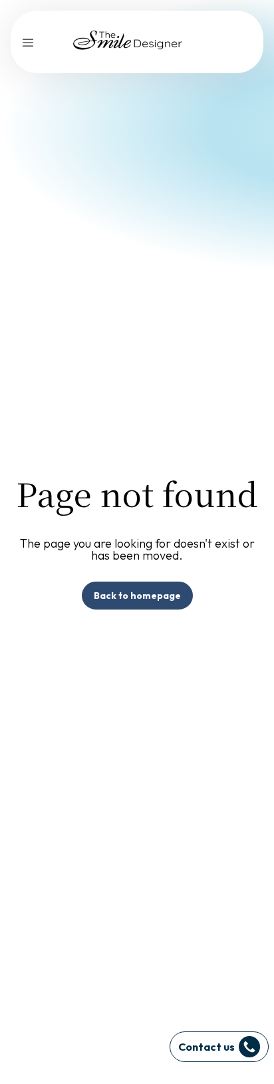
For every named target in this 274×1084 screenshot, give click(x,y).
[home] (128, 42)
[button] (28, 42)
